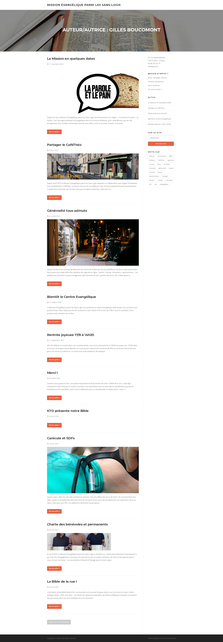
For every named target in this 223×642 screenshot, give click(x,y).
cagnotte (170, 160)
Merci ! (52, 373)
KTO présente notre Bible (68, 411)
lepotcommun (154, 176)
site (155, 184)
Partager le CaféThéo (64, 145)
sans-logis (169, 180)
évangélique (164, 184)
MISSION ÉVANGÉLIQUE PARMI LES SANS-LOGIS (84, 4)
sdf (150, 184)
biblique (152, 160)
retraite (160, 180)
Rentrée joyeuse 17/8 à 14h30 (70, 335)
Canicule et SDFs (61, 438)
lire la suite (53, 132)
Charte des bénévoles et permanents (77, 524)
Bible (170, 156)
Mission (152, 180)
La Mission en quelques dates (71, 59)
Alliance (151, 156)
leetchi (160, 172)
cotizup (151, 164)
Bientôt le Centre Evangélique (71, 297)
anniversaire (161, 156)
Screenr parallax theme (156, 638)
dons (159, 164)
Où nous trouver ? (155, 89)
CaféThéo (161, 160)
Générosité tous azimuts (67, 211)
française (152, 168)
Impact (171, 168)
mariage (165, 176)
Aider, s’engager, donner (157, 78)
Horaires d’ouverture (156, 81)
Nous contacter (154, 85)
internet (152, 172)
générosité (162, 168)
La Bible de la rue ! (62, 581)
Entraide (167, 164)
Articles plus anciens (59, 622)
